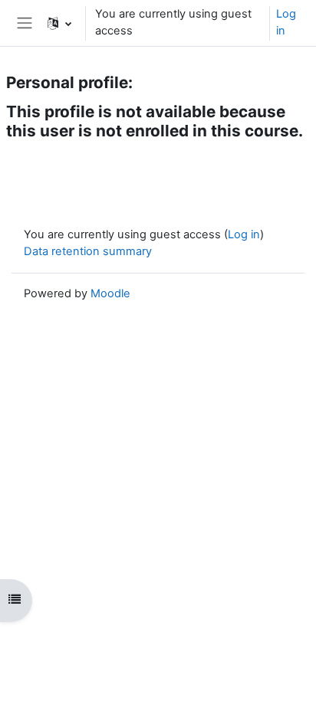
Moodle (110, 293)
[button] (59, 23)
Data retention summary (88, 251)
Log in (286, 22)
